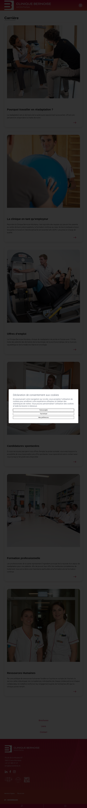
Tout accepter (43, 410)
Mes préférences (43, 417)
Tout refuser (43, 414)
